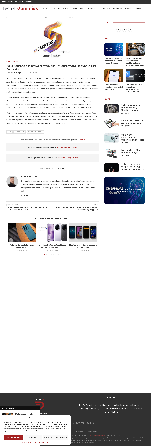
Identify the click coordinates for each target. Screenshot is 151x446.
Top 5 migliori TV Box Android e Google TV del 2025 (131, 152)
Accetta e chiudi (13, 437)
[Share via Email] (63, 168)
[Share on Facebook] (55, 168)
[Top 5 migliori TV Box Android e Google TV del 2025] (111, 153)
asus (9, 132)
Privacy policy (92, 431)
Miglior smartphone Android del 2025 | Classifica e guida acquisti (130, 109)
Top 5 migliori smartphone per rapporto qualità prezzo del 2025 (132, 138)
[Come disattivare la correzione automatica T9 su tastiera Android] (135, 75)
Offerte (138, 8)
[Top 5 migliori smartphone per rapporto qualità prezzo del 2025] (111, 138)
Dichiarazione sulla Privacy (41, 442)
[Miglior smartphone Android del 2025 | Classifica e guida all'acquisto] (111, 108)
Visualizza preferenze (55, 437)
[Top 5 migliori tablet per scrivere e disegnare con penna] (111, 124)
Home (8, 18)
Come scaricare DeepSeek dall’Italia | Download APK (113, 87)
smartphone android (35, 132)
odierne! (67, 147)
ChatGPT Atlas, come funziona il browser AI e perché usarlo (113, 61)
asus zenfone (19, 132)
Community (29, 1)
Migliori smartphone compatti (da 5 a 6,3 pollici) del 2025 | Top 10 (132, 167)
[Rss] (148, 2)
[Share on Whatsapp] (60, 168)
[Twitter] (145, 2)
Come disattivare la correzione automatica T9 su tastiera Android (134, 88)
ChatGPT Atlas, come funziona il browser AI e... (124, 190)
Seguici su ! (68, 158)
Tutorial (90, 8)
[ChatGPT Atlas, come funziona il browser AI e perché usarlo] (113, 49)
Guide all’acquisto (59, 8)
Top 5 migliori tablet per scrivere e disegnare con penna (132, 123)
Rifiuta (32, 437)
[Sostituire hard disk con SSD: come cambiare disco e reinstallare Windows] (135, 49)
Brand (127, 8)
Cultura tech (104, 8)
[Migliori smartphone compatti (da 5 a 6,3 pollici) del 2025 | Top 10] (111, 167)
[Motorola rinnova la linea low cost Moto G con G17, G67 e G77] (22, 232)
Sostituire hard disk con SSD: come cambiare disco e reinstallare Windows (135, 62)
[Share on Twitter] (58, 168)
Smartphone (21, 18)
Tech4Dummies (7, 1)
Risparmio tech (77, 8)
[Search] (147, 8)
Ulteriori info (82, 140)
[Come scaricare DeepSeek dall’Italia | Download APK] (113, 75)
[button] (11, 240)
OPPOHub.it (19, 1)
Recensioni (117, 8)
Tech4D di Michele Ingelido (96, 435)
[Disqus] (52, 291)
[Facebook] (119, 29)
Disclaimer (79, 431)
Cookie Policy (26, 442)
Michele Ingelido (17, 73)
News (45, 8)
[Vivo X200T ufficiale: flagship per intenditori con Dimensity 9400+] (52, 232)
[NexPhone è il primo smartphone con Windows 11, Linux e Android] (83, 232)
